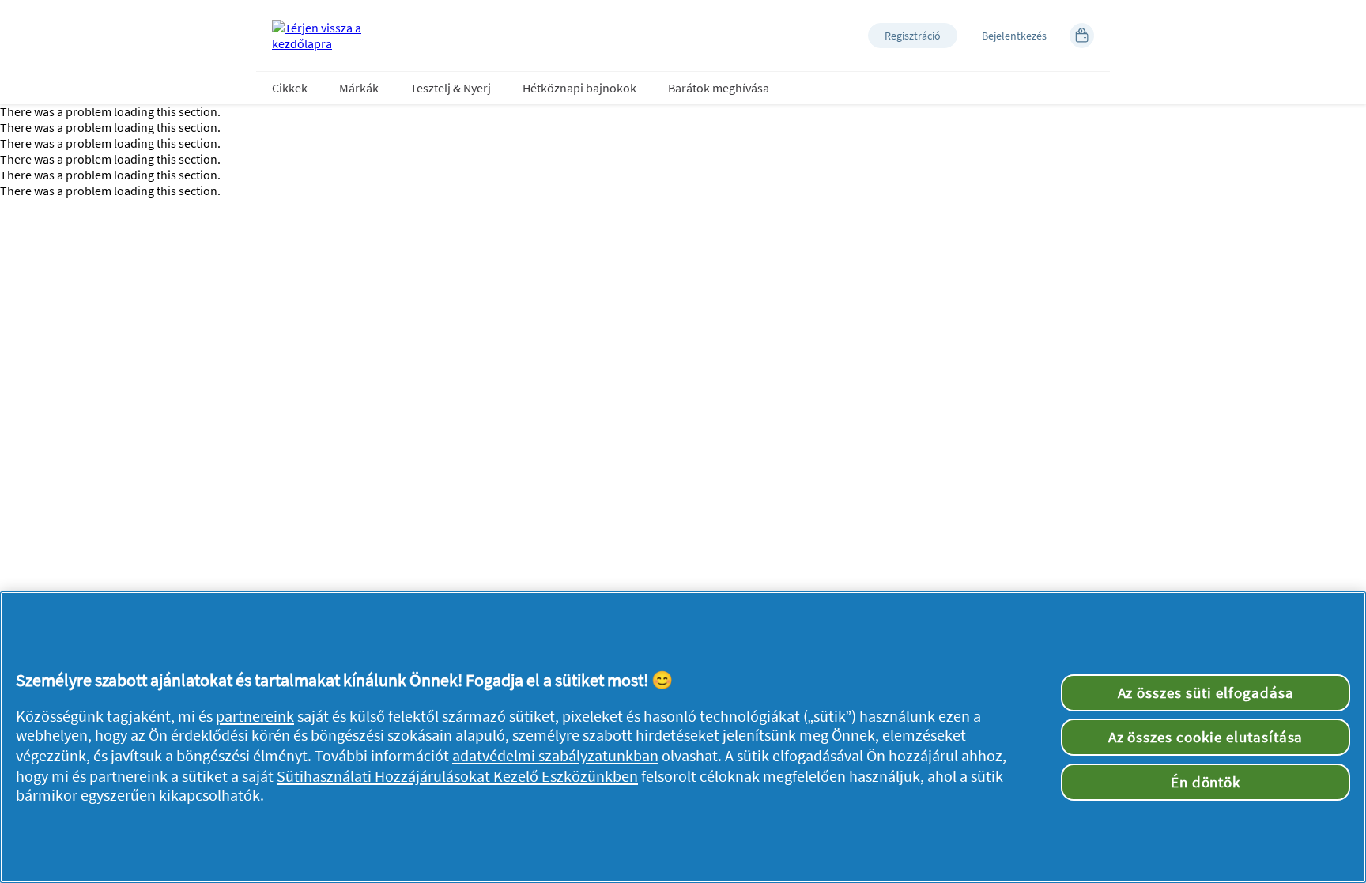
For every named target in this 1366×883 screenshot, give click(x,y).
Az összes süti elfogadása (1206, 692)
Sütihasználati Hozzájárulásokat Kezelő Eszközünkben (457, 776)
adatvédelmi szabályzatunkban (555, 755)
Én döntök (1206, 781)
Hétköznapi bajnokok (579, 88)
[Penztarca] (1082, 35)
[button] (912, 35)
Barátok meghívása (718, 88)
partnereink (255, 716)
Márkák (359, 88)
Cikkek (290, 88)
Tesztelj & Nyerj (450, 88)
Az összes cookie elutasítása (1206, 736)
